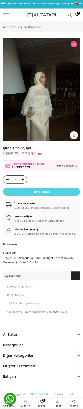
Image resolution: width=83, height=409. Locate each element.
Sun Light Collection (54, 258)
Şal (17, 262)
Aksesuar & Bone (30, 258)
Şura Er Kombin (29, 262)
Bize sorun (10, 244)
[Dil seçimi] (78, 3)
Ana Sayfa (9, 27)
